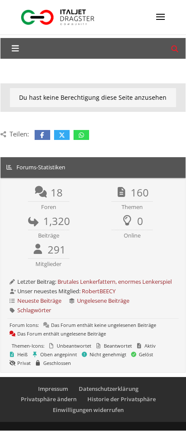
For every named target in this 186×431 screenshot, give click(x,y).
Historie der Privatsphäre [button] (121, 399)
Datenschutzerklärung (108, 389)
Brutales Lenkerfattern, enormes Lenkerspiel (115, 281)
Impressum (53, 389)
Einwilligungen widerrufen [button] (88, 410)
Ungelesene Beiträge (103, 300)
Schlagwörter (34, 310)
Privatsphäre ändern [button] (49, 399)
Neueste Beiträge (39, 300)
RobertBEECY (98, 291)
